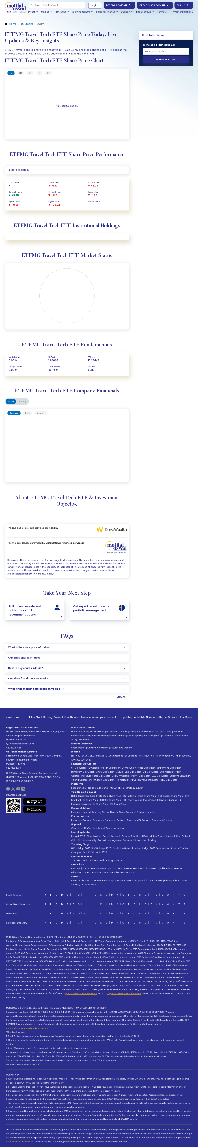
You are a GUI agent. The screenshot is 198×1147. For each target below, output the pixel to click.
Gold (73, 840)
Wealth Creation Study (122, 872)
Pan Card (82, 860)
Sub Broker (183, 836)
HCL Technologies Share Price (139, 800)
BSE (73, 868)
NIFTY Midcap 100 (165, 755)
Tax (73, 860)
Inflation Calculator (103, 779)
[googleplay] (34, 809)
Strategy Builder (134, 787)
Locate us (98, 828)
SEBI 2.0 (143, 880)
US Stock (170, 836)
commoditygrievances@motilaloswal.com (27, 1028)
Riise (121, 787)
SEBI (84, 868)
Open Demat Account (152, 5)
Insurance (84, 739)
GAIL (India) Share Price (170, 796)
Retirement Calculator (169, 767)
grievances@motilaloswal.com (81, 993)
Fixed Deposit (134, 735)
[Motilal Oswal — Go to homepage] (15, 7)
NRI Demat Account (117, 731)
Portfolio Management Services (109, 735)
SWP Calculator (168, 771)
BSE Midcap (131, 755)
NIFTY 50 (75, 755)
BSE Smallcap (116, 755)
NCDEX (91, 868)
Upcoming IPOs (79, 731)
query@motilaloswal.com (20, 743)
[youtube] (18, 789)
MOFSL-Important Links (109, 868)
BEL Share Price (118, 804)
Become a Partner (117, 5)
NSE (78, 868)
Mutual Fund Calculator (128, 771)
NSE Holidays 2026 (80, 848)
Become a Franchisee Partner (109, 820)
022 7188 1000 (13, 767)
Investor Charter (80, 880)
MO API (113, 787)
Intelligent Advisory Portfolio (144, 731)
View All (121, 696)
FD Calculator (95, 767)
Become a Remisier (162, 820)
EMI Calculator (150, 771)
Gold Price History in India (126, 848)
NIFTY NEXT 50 (146, 755)
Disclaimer (150, 868)
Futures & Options (132, 836)
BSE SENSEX (88, 755)
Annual (10, 401)
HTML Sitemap (89, 884)
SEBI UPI (181, 5)
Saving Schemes (115, 860)
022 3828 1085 (13, 747)
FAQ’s (88, 828)
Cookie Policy (165, 868)
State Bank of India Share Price (139, 796)
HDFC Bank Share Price (83, 796)
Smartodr (132, 880)
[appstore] (34, 801)
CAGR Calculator (105, 771)
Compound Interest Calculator (138, 767)
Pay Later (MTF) (152, 735)
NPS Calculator (123, 779)
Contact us (77, 828)
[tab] (11, 73)
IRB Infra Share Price (110, 800)
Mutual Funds (97, 731)
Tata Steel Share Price (109, 796)
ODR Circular (155, 880)
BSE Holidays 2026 (101, 848)
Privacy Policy (171, 880)
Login (94, 5)
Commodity (89, 840)
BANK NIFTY (101, 755)
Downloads (119, 880)
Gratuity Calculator (122, 775)
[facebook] (8, 789)
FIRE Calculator (169, 779)
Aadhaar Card (96, 860)
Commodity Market (98, 747)
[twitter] (13, 789)
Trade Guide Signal (98, 787)
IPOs (145, 836)
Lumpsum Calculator (82, 771)
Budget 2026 (78, 836)
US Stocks (166, 731)
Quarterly (22, 401)
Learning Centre (101, 812)
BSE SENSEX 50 (84, 759)
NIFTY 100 (181, 755)
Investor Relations (133, 868)
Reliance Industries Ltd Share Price (89, 804)
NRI (79, 840)
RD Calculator (112, 767)
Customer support (115, 828)
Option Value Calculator (146, 779)
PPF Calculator (142, 775)
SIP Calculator (78, 767)
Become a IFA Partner (138, 820)
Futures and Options (121, 747)
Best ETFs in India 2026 (95, 852)
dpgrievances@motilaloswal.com (124, 993)
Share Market (78, 747)
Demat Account (111, 836)
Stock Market (94, 836)
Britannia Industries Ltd (169, 800)
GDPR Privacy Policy (101, 880)
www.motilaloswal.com (18, 1141)
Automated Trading (145, 840)
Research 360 (78, 787)
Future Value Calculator (97, 775)
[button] (31, 5)
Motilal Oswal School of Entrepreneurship (133, 812)
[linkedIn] (23, 789)
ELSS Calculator (160, 775)
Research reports (80, 812)
